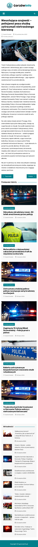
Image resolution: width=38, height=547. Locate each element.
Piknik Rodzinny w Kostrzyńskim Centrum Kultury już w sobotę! (24, 484)
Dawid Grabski (7, 34)
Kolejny (30, 176)
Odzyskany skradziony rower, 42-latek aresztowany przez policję (18, 213)
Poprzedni (8, 176)
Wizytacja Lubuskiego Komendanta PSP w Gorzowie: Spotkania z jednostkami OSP (24, 506)
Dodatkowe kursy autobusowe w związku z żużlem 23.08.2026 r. (25, 473)
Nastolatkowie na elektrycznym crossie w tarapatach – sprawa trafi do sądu (25, 517)
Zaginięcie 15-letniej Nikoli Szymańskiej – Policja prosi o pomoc (16, 330)
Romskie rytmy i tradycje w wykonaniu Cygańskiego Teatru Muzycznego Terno (24, 529)
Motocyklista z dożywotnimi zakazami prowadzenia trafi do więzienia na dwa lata (17, 251)
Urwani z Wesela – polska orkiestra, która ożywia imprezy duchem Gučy (24, 447)
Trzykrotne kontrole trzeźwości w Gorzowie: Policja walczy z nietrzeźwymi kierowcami (18, 409)
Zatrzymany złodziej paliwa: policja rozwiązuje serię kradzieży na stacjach (19, 291)
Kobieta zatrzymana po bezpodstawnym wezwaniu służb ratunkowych (18, 369)
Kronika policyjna (8, 36)
